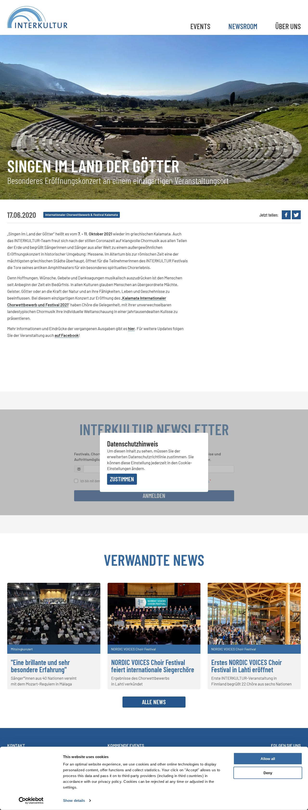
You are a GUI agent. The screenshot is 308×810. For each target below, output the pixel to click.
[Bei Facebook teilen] (286, 214)
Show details (74, 800)
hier (131, 328)
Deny (267, 773)
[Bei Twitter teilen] (296, 214)
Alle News (154, 701)
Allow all (268, 759)
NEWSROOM (242, 26)
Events (200, 26)
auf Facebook (67, 335)
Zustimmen (122, 479)
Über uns (288, 26)
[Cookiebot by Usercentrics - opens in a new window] (31, 800)
